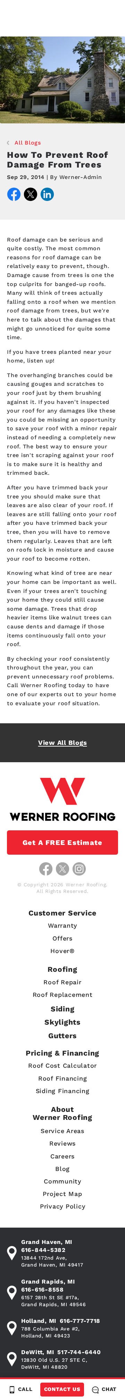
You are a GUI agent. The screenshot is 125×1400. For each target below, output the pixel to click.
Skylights (62, 1022)
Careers (62, 1156)
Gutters (62, 1036)
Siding (63, 1009)
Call (25, 1389)
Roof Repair (62, 982)
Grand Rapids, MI (48, 1281)
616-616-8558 (42, 1289)
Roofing (62, 969)
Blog (62, 1168)
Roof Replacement (63, 994)
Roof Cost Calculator (62, 1065)
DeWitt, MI (37, 1352)
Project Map (62, 1193)
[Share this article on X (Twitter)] (31, 195)
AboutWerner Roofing (62, 1113)
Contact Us (62, 1389)
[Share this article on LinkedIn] (47, 195)
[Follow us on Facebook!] (46, 869)
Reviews (62, 1143)
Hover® (62, 950)
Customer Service (62, 913)
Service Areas (62, 1130)
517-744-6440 (79, 1352)
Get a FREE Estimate (63, 842)
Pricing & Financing (62, 1053)
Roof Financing (62, 1078)
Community (62, 1181)
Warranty (62, 925)
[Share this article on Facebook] (14, 195)
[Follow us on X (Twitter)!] (62, 869)
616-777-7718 (80, 1320)
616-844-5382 (43, 1249)
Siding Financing (63, 1090)
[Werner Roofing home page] (62, 799)
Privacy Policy (62, 1206)
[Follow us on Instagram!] (79, 869)
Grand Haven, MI (46, 1241)
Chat (109, 1389)
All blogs (28, 142)
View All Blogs (62, 742)
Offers (62, 938)
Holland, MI (38, 1320)
